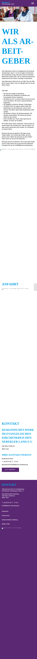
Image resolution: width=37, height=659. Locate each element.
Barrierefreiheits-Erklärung (10, 520)
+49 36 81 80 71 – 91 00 (10, 503)
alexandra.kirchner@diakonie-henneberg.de (15, 465)
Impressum (5, 511)
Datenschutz (6, 515)
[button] (32, 3)
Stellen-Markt (6, 135)
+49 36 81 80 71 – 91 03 (10, 461)
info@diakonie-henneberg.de (24, 145)
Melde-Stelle (6, 524)
